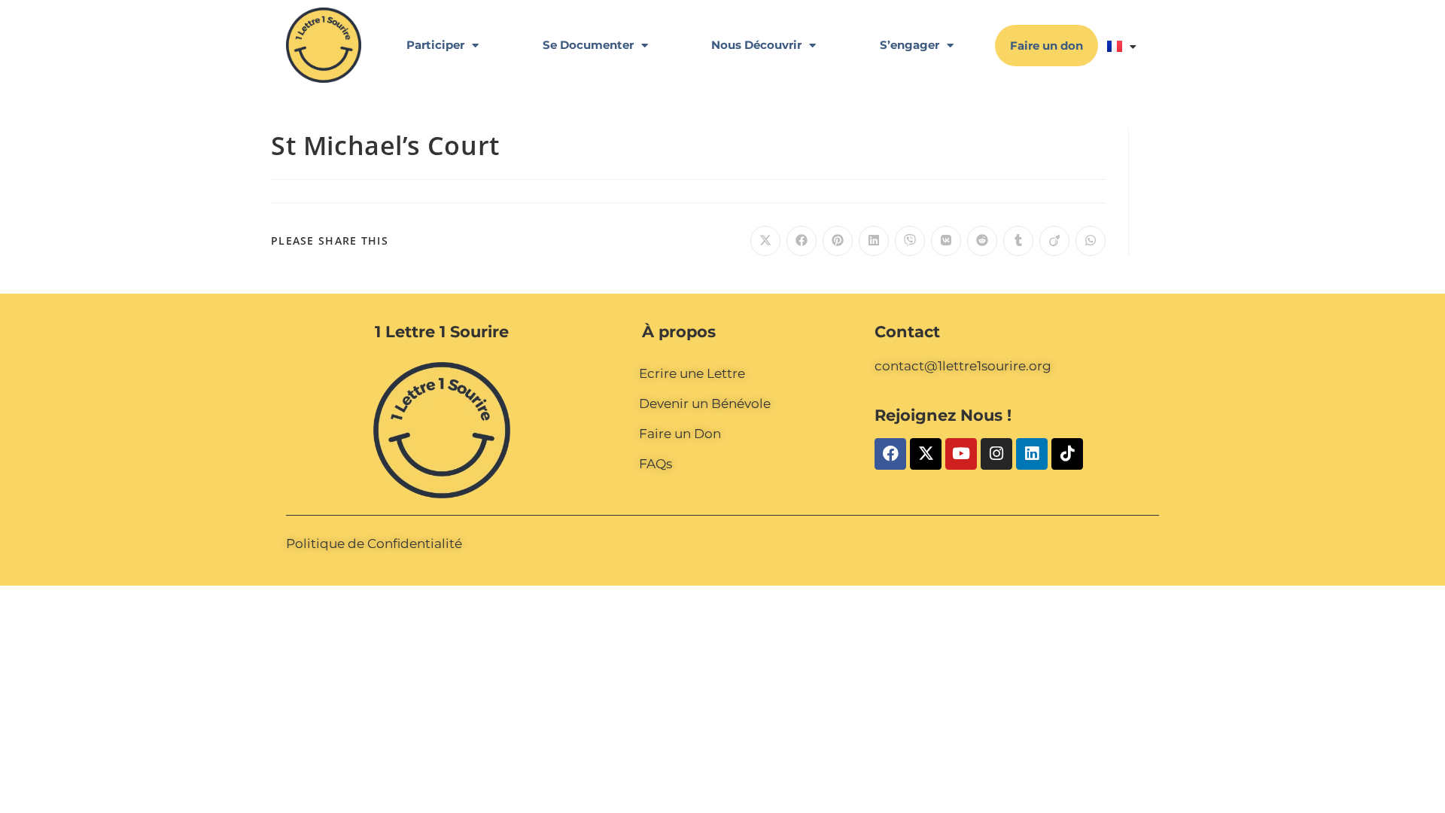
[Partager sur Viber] (910, 241)
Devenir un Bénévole (705, 403)
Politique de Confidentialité (374, 543)
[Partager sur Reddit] (982, 241)
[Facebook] (890, 454)
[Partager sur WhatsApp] (1090, 241)
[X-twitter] (926, 454)
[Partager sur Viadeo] (1054, 241)
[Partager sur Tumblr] (1018, 241)
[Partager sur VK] (946, 241)
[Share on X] (765, 241)
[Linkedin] (1032, 454)
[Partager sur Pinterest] (838, 241)
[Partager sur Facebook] (801, 241)
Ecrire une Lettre (692, 373)
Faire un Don (680, 433)
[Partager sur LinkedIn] (874, 241)
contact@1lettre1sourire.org (963, 365)
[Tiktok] (1067, 454)
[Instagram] (996, 454)
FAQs (655, 463)
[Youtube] (961, 454)
